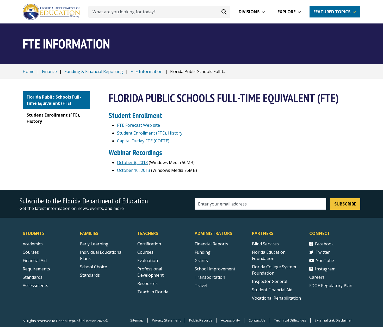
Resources (147, 283)
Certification (149, 244)
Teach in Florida (152, 292)
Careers (317, 277)
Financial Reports (211, 244)
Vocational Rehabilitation (276, 298)
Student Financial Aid (272, 290)
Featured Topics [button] (331, 12)
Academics (33, 244)
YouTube (325, 260)
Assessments (35, 285)
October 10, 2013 (133, 170)
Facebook (324, 244)
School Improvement (215, 269)
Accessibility (230, 320)
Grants (201, 260)
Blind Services (265, 244)
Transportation (210, 277)
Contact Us (257, 320)
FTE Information (147, 71)
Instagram (325, 269)
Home (28, 71)
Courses (31, 252)
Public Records (200, 320)
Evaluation (147, 260)
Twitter (323, 252)
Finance (49, 71)
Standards (32, 277)
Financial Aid (35, 260)
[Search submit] (224, 11)
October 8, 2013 (132, 162)
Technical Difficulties (290, 320)
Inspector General (269, 281)
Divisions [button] (249, 12)
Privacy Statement (166, 320)
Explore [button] (286, 12)
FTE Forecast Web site (138, 125)
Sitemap (136, 320)
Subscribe (345, 204)
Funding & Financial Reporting (93, 71)
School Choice (93, 267)
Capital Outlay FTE (143, 141)
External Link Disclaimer (333, 320)
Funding (203, 252)
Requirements (36, 269)
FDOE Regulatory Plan (330, 285)
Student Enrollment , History (149, 133)
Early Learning (94, 244)
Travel (201, 285)
